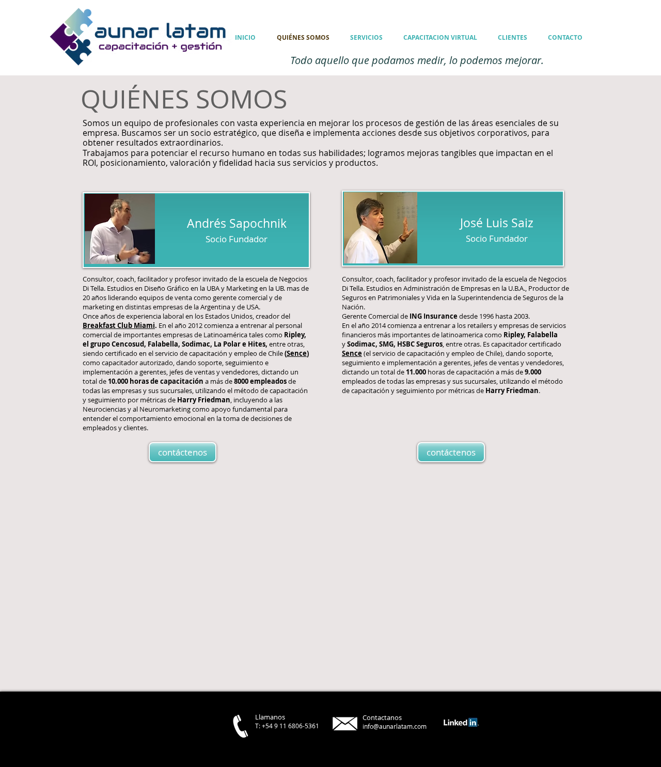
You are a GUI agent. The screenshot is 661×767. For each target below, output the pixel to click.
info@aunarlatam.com (395, 726)
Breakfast (99, 325)
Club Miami (135, 325)
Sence (297, 353)
